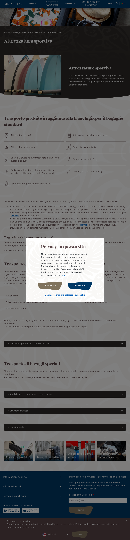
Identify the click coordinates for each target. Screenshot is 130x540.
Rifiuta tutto (50, 286)
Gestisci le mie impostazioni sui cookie (65, 295)
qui (63, 275)
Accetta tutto (80, 286)
